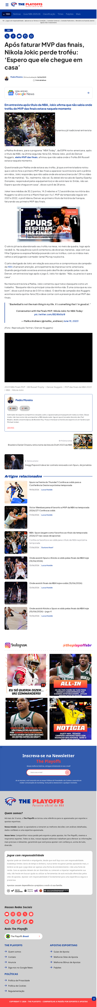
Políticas (11, 974)
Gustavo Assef (47, 547)
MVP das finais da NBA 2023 (78, 387)
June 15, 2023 (71, 321)
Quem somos (14, 951)
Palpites (70, 14)
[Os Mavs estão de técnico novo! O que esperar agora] (70, 719)
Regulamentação (16, 991)
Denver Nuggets (54, 387)
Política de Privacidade (19, 980)
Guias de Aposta (61, 951)
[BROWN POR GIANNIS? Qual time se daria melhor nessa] (70, 675)
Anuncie (12, 962)
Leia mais (10, 428)
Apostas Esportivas (63, 945)
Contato (12, 957)
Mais (78, 14)
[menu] (7, 4)
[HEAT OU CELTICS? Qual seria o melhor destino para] (26, 719)
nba (8, 30)
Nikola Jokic (18, 390)
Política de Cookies (17, 985)
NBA (8, 14)
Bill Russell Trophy (35, 387)
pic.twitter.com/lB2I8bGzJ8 (49, 314)
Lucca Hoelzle (47, 490)
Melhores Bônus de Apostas (67, 962)
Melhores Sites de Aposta (66, 957)
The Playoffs (13, 945)
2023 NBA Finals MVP (15, 387)
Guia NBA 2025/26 (31, 14)
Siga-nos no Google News (20, 967)
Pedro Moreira (16, 77)
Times (60, 14)
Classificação (49, 14)
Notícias (17, 14)
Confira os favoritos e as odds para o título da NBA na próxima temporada (58, 541)
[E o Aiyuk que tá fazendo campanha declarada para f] (26, 675)
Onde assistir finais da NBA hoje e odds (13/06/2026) (55, 583)
